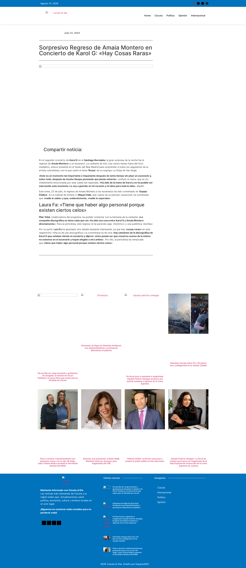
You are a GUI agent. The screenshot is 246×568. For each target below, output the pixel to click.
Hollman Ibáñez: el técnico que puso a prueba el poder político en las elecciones (144, 459)
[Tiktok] (202, 3)
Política (171, 15)
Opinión (183, 15)
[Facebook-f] (193, 3)
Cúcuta (159, 15)
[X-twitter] (198, 3)
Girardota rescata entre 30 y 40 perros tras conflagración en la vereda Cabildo (188, 364)
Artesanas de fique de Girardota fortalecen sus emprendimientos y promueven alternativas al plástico (101, 348)
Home (147, 15)
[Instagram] (207, 3)
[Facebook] (44, 523)
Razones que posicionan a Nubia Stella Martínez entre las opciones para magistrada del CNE (101, 461)
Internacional (198, 15)
